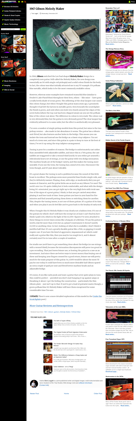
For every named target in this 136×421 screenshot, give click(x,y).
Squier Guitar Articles (12, 20)
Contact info (44, 385)
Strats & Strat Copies (12, 15)
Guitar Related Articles (12, 11)
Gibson (50, 312)
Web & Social (9, 90)
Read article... (110, 44)
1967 (45, 312)
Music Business (10, 81)
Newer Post (34, 393)
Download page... (111, 371)
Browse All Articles (11, 6)
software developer (85, 383)
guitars (56, 312)
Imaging (7, 85)
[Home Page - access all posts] (19, 2)
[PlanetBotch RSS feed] (25, 2)
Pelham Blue (75, 312)
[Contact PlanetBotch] (22, 2)
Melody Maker (65, 312)
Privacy (133, 1)
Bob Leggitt (35, 13)
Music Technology (11, 24)
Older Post (98, 393)
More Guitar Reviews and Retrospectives (51, 305)
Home (66, 393)
